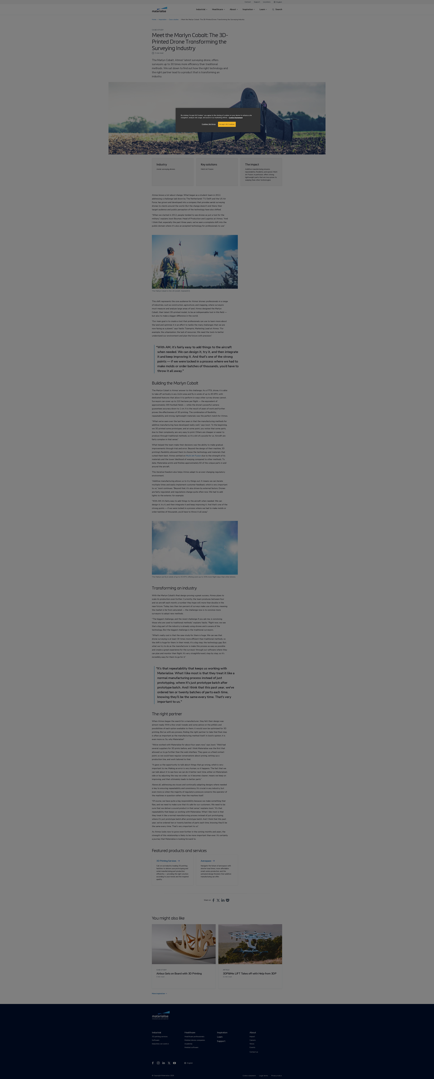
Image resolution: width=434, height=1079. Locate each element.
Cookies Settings (209, 124)
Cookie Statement (236, 118)
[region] (218, 120)
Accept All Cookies (227, 124)
